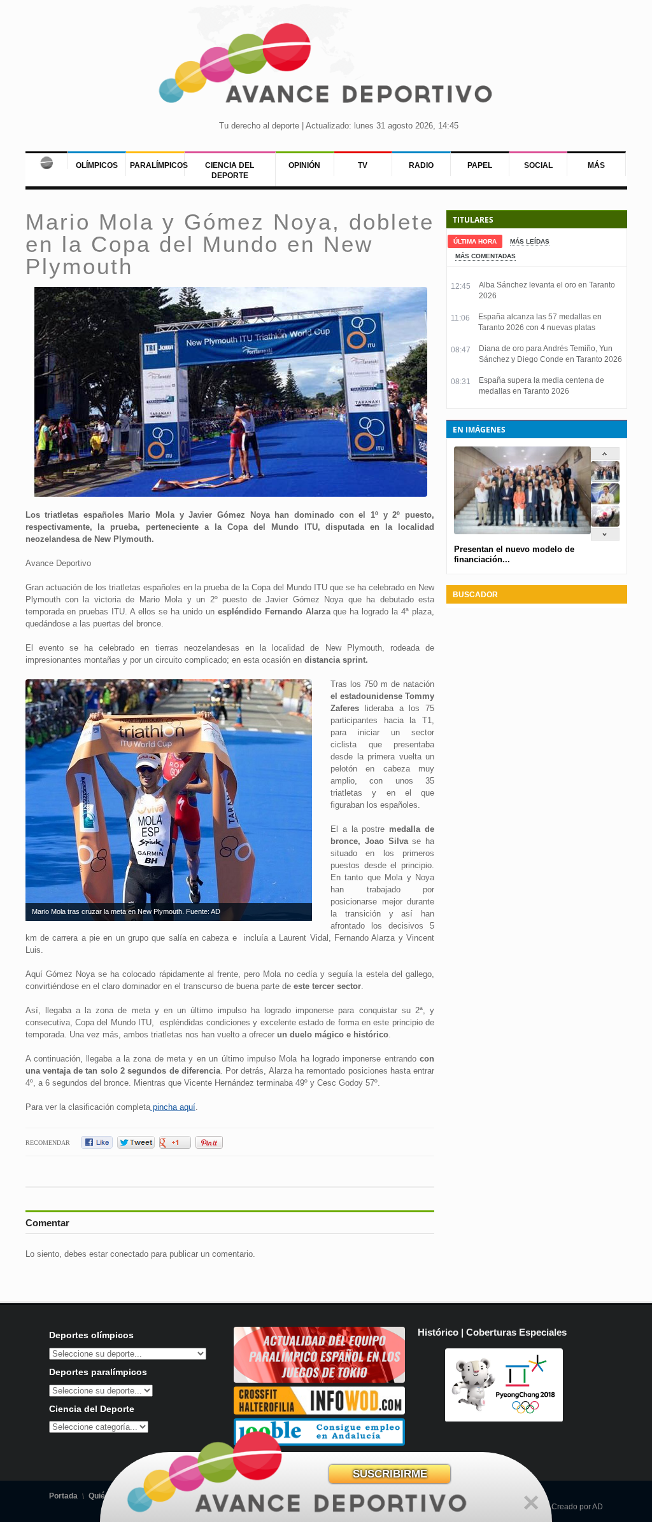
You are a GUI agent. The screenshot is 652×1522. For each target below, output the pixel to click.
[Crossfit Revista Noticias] (320, 1411)
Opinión (304, 165)
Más (596, 165)
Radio (421, 165)
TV (362, 165)
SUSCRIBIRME (390, 1474)
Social (538, 165)
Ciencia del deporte (229, 170)
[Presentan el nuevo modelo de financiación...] (605, 479)
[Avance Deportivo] (326, 67)
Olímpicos (97, 165)
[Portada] (46, 160)
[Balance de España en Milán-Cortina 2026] (605, 501)
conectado (129, 1254)
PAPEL (479, 165)
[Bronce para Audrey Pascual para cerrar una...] (605, 524)
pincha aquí (172, 1107)
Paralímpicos (159, 165)
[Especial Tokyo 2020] (320, 1380)
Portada (63, 1495)
